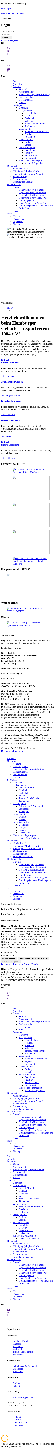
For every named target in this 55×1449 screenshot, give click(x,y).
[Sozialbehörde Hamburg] (31, 553)
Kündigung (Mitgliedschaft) (26, 846)
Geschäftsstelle (20, 774)
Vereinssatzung (20, 851)
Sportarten (12, 779)
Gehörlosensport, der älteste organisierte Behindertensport (32, 865)
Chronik (17, 862)
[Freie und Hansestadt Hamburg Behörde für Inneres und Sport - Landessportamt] (31, 499)
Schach (22, 819)
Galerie (16, 885)
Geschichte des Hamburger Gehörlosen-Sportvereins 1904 (33, 871)
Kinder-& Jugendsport (29, 838)
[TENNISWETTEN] (27, 611)
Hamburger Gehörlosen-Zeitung (28, 848)
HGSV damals (14, 859)
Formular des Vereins (23, 856)
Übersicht (17, 782)
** (19, 678)
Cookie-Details (31, 964)
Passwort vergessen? (10, 40)
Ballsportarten (19, 785)
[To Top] (5, 1441)
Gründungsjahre (26, 875)
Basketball (23, 793)
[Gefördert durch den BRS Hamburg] (30, 563)
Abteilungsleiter (20, 766)
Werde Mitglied (8, 13)
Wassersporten (19, 803)
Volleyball (23, 795)
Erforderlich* (7, 952)
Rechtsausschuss (20, 772)
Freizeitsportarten (21, 822)
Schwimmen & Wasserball (31, 806)
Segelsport (23, 809)
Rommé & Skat (26, 830)
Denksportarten (20, 814)
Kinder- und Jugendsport (24, 835)
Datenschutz (7, 751)
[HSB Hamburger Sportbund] (31, 526)
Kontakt (21, 13)
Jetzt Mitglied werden (11, 395)
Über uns (11, 761)
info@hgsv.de (7, 8)
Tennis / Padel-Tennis (29, 798)
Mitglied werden (20, 843)
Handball (23, 790)
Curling (22, 817)
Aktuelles (11, 758)
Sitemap (16, 899)
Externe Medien (9, 955)
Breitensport (24, 832)
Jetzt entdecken (8, 414)
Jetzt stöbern (7, 436)
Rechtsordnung (20, 854)
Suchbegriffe (7, 904)
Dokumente (12, 840)
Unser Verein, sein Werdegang (33, 877)
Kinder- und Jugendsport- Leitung (28, 769)
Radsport (23, 827)
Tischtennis (24, 801)
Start (9, 756)
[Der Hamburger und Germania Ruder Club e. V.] (25, 597)
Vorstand (17, 764)
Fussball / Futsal (26, 787)
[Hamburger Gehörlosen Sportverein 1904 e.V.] (27, 625)
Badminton (24, 824)
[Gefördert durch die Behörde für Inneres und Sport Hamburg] (30, 472)
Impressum (18, 751)
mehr (9, 888)
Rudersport (24, 811)
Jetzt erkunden (8, 376)
